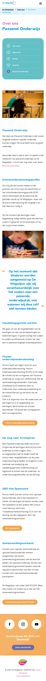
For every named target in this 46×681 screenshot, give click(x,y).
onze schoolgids (12, 165)
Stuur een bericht (23, 647)
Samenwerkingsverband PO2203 (20, 602)
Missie (15, 59)
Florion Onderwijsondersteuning (20, 423)
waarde (15, 65)
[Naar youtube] (36, 624)
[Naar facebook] (9, 624)
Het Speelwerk (12, 528)
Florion (38, 670)
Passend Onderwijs (20, 71)
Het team (16, 46)
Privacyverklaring (23, 676)
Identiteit (16, 52)
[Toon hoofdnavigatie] (40, 4)
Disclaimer (23, 673)
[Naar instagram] (23, 624)
